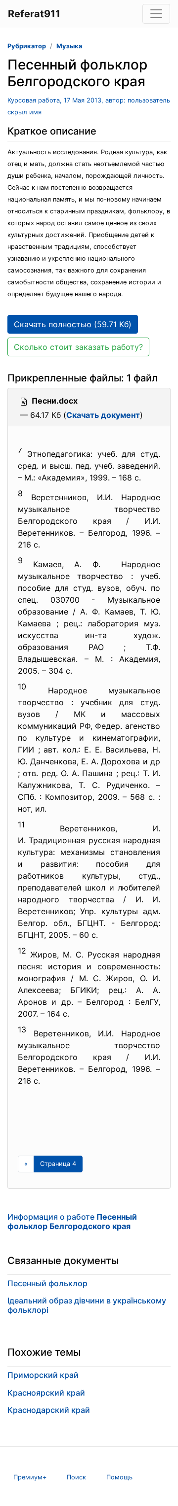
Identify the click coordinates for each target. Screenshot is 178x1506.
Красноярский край (46, 1393)
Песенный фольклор (47, 1283)
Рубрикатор (26, 46)
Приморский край (43, 1375)
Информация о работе (72, 1221)
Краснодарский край (48, 1410)
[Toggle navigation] (156, 14)
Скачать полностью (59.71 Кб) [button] (73, 324)
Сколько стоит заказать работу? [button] (78, 347)
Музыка (69, 46)
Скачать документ (103, 415)
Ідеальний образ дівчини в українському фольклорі (86, 1305)
